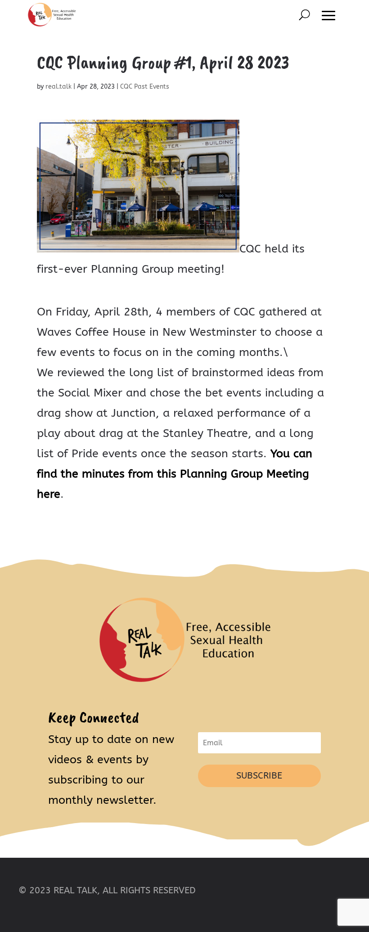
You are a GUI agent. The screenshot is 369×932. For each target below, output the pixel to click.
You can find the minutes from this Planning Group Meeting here (174, 474)
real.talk (58, 86)
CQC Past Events (144, 86)
